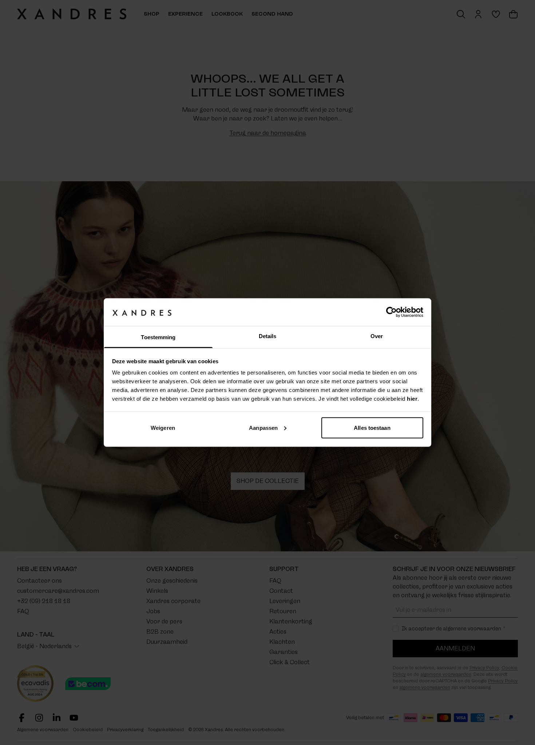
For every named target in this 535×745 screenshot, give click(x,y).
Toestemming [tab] (158, 337)
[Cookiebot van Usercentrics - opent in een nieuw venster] (391, 311)
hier (412, 399)
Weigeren (163, 427)
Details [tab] (268, 336)
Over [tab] (376, 336)
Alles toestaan (372, 427)
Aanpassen (263, 427)
